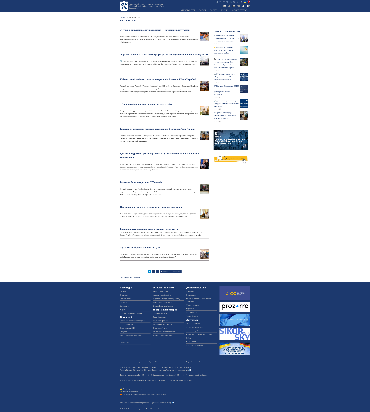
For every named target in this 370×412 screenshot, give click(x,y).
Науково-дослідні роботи (162, 324)
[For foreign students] (248, 6)
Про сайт (164, 367)
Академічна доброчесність (196, 331)
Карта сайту (173, 367)
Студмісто (123, 332)
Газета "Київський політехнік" (164, 332)
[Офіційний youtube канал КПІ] (223, 1)
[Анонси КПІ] (229, 6)
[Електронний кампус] (238, 6)
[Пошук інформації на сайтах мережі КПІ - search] (216, 1)
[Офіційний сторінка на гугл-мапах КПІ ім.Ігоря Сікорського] (237, 1)
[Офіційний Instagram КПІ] (234, 1)
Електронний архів (160, 328)
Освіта (213, 10)
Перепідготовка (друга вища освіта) (166, 299)
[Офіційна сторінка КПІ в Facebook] (220, 1)
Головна (123, 17)
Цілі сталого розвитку (194, 345)
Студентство (239, 10)
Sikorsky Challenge (193, 323)
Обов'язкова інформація (141, 367)
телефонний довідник (198, 375)
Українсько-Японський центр (131, 335)
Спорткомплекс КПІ (127, 328)
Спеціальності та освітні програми (199, 334)
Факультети (124, 306)
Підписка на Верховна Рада (130, 277)
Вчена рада (124, 295)
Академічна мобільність (162, 295)
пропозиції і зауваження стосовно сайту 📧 (157, 403)
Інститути (123, 302)
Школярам (190, 291)
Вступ (202, 10)
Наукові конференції (160, 321)
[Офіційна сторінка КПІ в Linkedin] (230, 1)
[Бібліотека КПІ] (243, 6)
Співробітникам (192, 316)
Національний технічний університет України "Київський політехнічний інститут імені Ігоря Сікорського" (146, 6)
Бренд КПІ (156, 367)
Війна (188, 338)
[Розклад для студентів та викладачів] (233, 6)
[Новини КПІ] (224, 6)
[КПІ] (244, 1)
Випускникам (191, 312)
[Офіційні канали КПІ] (227, 1)
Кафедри (123, 309)
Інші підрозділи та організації (131, 313)
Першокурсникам (192, 305)
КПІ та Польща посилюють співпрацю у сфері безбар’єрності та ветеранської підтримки (226, 38)
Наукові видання (159, 317)
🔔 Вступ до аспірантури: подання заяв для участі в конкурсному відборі (223, 50)
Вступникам (191, 295)
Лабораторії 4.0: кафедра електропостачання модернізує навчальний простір (225, 115)
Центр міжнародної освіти (163, 306)
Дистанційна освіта (160, 291)
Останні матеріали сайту (227, 31)
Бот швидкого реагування (182, 380)
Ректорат (123, 291)
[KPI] (248, 1)
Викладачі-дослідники (194, 327)
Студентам (190, 309)
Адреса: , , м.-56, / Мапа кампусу (154, 370)
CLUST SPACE (192, 342)
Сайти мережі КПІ (160, 313)
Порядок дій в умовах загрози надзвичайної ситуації (142, 389)
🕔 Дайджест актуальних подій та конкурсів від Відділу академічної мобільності (226, 103)
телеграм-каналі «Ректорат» (157, 394)
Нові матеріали (185, 367)
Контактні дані (125, 367)
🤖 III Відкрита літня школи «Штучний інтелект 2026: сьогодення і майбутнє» (224, 77)
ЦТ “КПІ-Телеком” (127, 324)
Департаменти (125, 299)
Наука (224, 10)
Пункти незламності (130, 391)
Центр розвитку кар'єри (129, 339)
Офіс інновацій (125, 342)
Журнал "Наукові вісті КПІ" (163, 335)
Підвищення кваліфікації (162, 302)
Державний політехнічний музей (132, 321)
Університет (188, 10)
